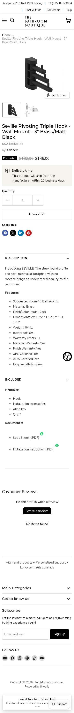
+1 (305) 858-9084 (60, 3)
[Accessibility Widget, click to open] (67, 356)
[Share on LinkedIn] (21, 233)
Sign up (59, 634)
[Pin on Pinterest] (28, 233)
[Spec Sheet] (41, 438)
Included (13, 379)
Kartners (12, 150)
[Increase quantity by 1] (38, 200)
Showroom (53, 10)
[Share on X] (13, 233)
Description (16, 258)
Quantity (8, 191)
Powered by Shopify (37, 687)
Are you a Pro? (23, 3)
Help (69, 10)
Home (6, 35)
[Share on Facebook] (5, 233)
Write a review (37, 511)
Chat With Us (33, 10)
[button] (12, 110)
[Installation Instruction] (57, 449)
